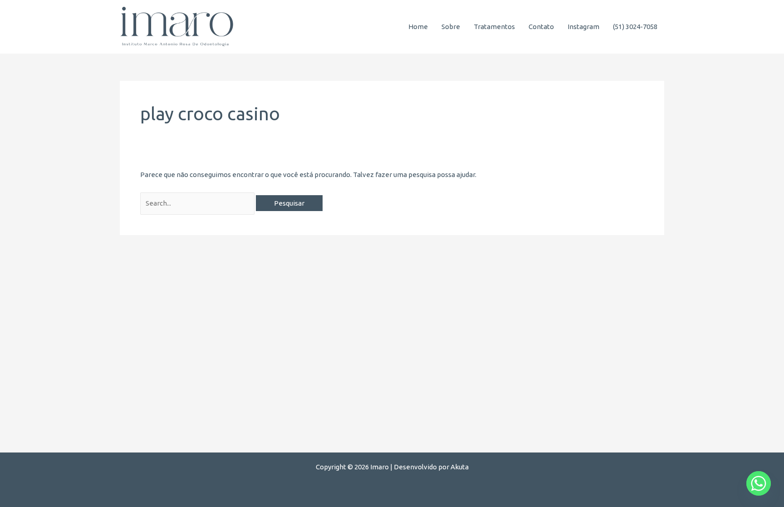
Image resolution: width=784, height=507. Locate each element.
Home (418, 26)
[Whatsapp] (758, 483)
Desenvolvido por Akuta (431, 467)
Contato (541, 26)
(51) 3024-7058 (635, 26)
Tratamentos (494, 26)
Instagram (583, 26)
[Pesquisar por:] (198, 203)
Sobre (450, 26)
